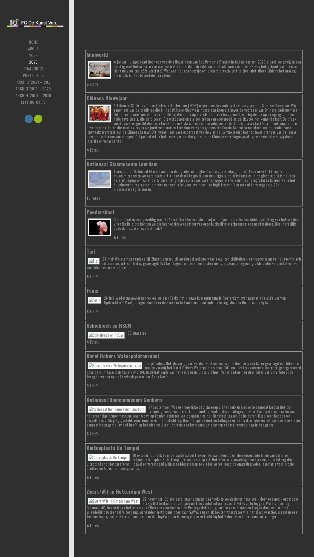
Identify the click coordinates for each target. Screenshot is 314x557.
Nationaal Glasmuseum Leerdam (122, 164)
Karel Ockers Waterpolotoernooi (123, 356)
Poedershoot (101, 212)
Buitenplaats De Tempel (113, 447)
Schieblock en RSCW (109, 325)
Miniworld (97, 54)
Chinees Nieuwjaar (107, 98)
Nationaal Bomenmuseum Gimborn (124, 399)
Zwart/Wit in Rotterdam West (120, 491)
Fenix (92, 290)
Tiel (91, 251)
